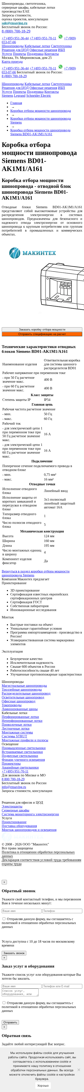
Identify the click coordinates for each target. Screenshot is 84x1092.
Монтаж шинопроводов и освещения (29, 830)
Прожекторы (11, 763)
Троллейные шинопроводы (22, 689)
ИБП (61, 50)
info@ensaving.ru (14, 787)
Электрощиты (12, 806)
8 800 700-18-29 (13, 779)
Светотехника (61, 46)
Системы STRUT (14, 736)
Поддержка (35, 54)
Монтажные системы (17, 732)
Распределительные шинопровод (26, 693)
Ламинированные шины (20, 709)
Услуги (7, 54)
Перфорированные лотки (20, 717)
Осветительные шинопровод (23, 697)
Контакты (51, 54)
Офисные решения (43, 50)
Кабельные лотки (37, 46)
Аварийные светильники (20, 767)
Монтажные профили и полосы (25, 740)
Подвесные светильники (20, 756)
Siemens (7, 95)
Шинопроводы (13, 46)
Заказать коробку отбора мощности (42, 329)
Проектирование (14, 822)
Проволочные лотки (17, 724)
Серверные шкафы (15, 810)
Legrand (19, 95)
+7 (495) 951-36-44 (15, 38)
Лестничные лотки (16, 728)
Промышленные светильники (24, 748)
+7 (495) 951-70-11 (43, 38)
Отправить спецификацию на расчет (42, 334)
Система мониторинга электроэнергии (30, 814)
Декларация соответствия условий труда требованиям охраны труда (41, 862)
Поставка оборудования (19, 826)
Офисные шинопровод (18, 701)
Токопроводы (12, 705)
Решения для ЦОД (15, 50)
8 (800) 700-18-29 (16, 31)
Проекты (19, 54)
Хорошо (43, 1085)
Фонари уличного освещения (23, 759)
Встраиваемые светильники (22, 752)
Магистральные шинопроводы (24, 685)
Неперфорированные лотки (22, 721)
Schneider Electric (38, 95)
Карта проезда (12, 61)
